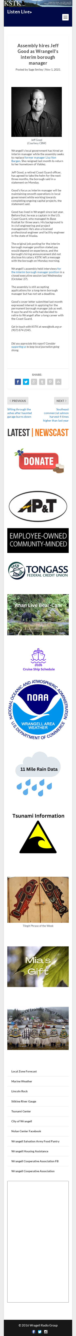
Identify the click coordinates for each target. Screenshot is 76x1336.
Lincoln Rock (19, 1091)
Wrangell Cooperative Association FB (35, 1161)
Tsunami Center (21, 1111)
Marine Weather (21, 1081)
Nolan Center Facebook (26, 1131)
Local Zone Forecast (24, 1071)
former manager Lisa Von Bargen (33, 159)
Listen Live (18, 11)
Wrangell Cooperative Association (33, 1171)
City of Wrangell (21, 1121)
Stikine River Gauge (23, 1101)
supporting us (18, 346)
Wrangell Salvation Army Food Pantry (35, 1141)
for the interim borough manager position (36, 270)
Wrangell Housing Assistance (29, 1151)
